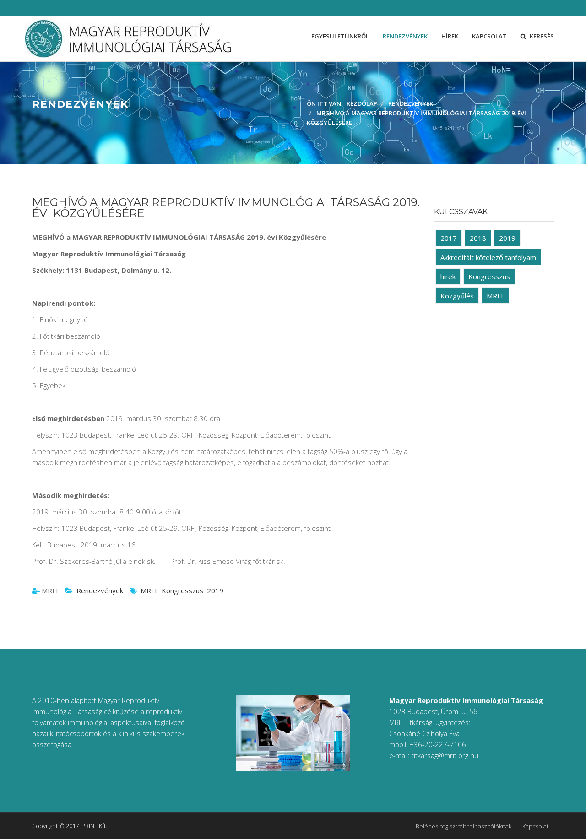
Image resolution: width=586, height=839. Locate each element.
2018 (478, 238)
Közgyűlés (457, 295)
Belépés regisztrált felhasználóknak (463, 826)
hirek (448, 276)
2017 (448, 238)
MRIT (149, 590)
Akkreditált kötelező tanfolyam (488, 257)
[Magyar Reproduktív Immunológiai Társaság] (128, 38)
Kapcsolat (489, 36)
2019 (215, 590)
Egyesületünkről (340, 36)
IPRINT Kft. (93, 826)
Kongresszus (182, 590)
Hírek (449, 36)
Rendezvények (405, 36)
